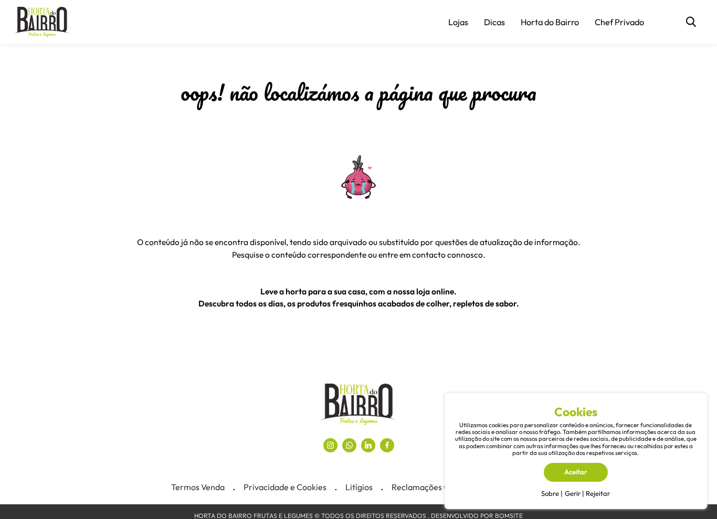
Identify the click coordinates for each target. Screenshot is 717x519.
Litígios (359, 487)
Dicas (494, 22)
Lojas (458, 22)
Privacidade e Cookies (285, 487)
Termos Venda (198, 487)
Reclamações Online (430, 487)
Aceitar (575, 472)
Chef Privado (619, 22)
